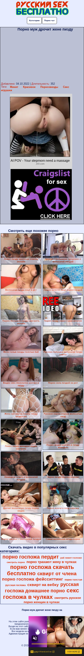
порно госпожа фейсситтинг (32, 579)
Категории (34, 20)
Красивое (29, 86)
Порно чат (49, 20)
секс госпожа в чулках (41, 593)
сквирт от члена (56, 573)
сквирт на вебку (43, 585)
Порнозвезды (49, 86)
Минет (14, 86)
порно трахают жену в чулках (51, 562)
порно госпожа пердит (30, 557)
